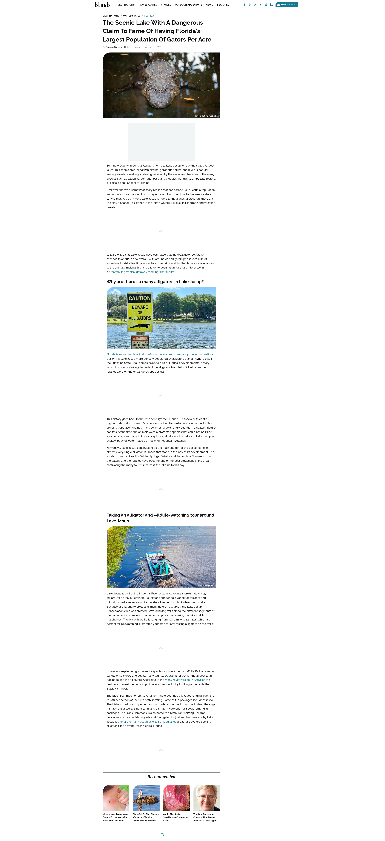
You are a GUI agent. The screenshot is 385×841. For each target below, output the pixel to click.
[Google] (266, 5)
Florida (149, 16)
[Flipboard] (260, 5)
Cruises (166, 4)
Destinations (125, 4)
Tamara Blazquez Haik (117, 47)
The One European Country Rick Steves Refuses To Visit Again (205, 817)
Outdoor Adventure (188, 4)
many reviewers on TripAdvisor (185, 679)
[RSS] (271, 5)
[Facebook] (244, 5)
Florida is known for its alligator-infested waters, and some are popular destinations (160, 354)
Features (223, 4)
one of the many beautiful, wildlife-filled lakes (147, 721)
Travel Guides (148, 4)
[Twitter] (255, 5)
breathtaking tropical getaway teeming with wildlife (141, 271)
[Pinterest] (249, 5)
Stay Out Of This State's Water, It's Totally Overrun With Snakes (146, 817)
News (209, 4)
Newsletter (288, 4)
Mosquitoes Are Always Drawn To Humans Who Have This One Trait (115, 817)
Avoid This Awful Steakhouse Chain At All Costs (176, 817)
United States (131, 16)
